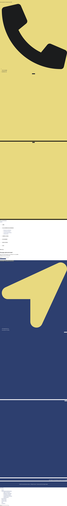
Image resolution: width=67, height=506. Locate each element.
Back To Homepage (3, 258)
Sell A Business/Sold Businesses (7, 491)
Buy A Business (4, 498)
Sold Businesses (6, 497)
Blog (2, 502)
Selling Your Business (7, 492)
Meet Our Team (4, 499)
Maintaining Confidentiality (7, 493)
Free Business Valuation (7, 494)
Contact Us (3, 503)
